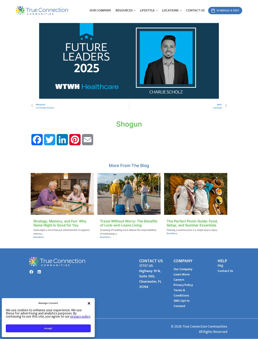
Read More (38, 237)
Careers (179, 279)
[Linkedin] (39, 272)
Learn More (182, 274)
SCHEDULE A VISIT (228, 10)
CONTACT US (151, 261)
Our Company (183, 269)
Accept (48, 328)
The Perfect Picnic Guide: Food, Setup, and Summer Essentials (192, 223)
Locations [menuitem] (170, 10)
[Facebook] (31, 272)
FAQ (220, 265)
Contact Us (225, 271)
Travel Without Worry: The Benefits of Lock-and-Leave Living (129, 223)
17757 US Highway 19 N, (150, 268)
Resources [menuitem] (124, 10)
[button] (89, 303)
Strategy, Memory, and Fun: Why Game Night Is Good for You (59, 223)
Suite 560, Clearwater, (148, 279)
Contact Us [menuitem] (195, 10)
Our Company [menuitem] (100, 10)
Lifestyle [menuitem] (147, 10)
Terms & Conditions (181, 293)
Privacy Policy (183, 285)
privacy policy (80, 317)
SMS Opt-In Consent (182, 303)
